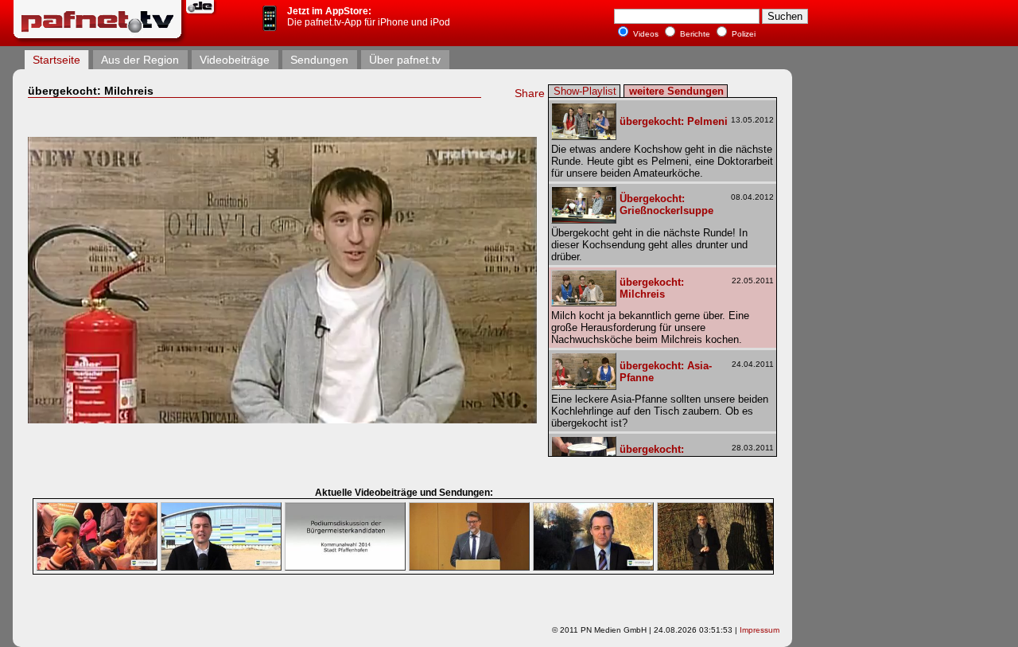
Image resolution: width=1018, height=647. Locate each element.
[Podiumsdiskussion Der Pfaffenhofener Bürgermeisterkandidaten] (345, 567)
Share (530, 93)
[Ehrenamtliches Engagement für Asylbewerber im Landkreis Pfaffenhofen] (469, 567)
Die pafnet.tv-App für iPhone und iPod (368, 17)
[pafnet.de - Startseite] (99, 40)
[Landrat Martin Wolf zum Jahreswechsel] (717, 567)
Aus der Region (140, 59)
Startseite (56, 59)
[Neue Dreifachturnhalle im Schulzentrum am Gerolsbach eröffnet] (221, 567)
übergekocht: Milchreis (652, 288)
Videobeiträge (235, 59)
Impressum (759, 630)
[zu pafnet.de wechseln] (202, 13)
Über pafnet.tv (405, 59)
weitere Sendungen (676, 91)
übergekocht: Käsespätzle (652, 455)
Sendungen (319, 59)
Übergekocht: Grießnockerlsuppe (666, 204)
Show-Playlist (585, 91)
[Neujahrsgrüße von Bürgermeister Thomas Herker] (593, 567)
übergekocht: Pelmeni (674, 121)
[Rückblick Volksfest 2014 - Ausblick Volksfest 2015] (97, 567)
